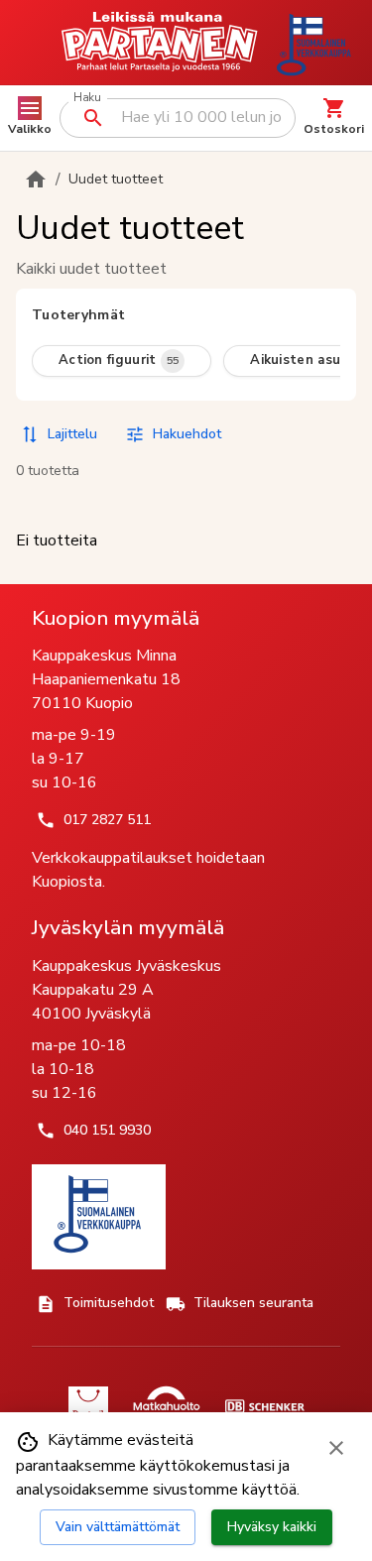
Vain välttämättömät (118, 1526)
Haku (86, 97)
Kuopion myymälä (115, 618)
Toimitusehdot (108, 1302)
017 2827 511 (107, 819)
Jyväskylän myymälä (128, 927)
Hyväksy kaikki (271, 1526)
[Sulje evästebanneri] (336, 1448)
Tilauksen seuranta (253, 1302)
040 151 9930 (107, 1130)
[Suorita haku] (93, 118)
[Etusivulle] (36, 179)
